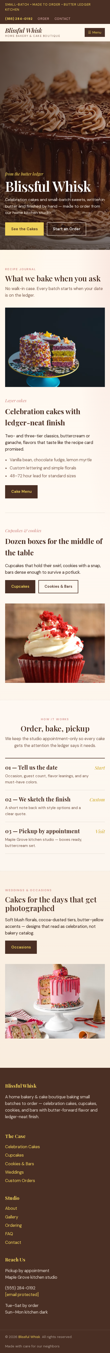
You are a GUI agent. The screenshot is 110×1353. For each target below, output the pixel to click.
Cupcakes (20, 586)
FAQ (9, 1233)
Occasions (21, 947)
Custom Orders (20, 1180)
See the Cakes (24, 229)
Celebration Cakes (22, 1146)
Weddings (14, 1172)
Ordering (13, 1225)
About (11, 1208)
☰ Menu (94, 32)
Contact (62, 19)
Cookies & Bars (58, 586)
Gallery (11, 1217)
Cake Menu (21, 491)
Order (43, 19)
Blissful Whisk (29, 1337)
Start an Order (66, 229)
